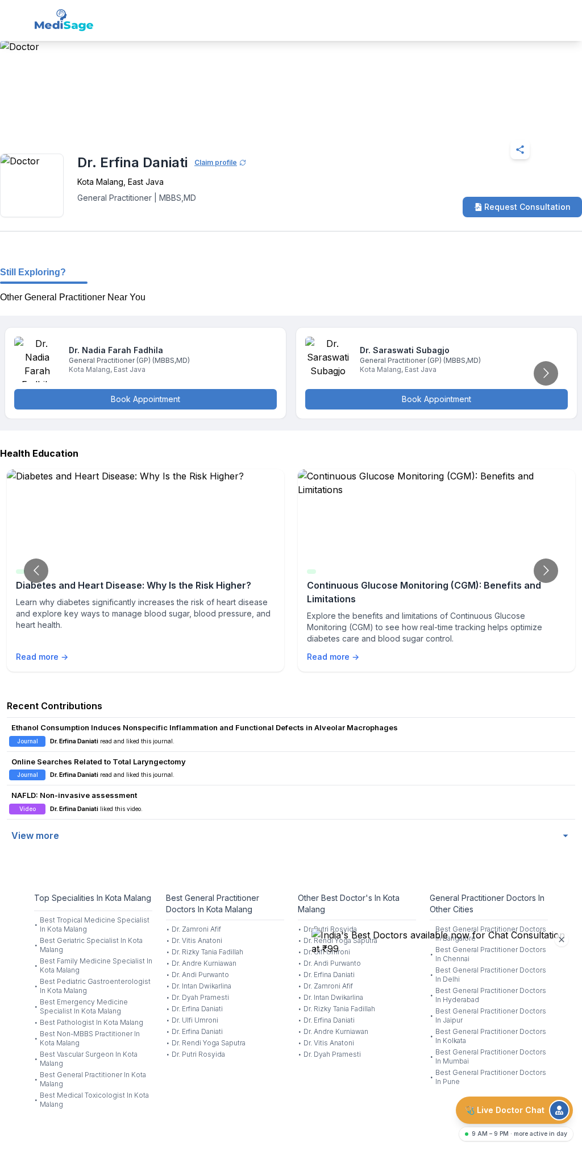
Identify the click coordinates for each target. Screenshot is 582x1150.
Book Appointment (145, 399)
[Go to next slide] (546, 373)
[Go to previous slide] (36, 571)
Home (46, 121)
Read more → (42, 656)
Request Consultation (527, 207)
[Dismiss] (561, 939)
